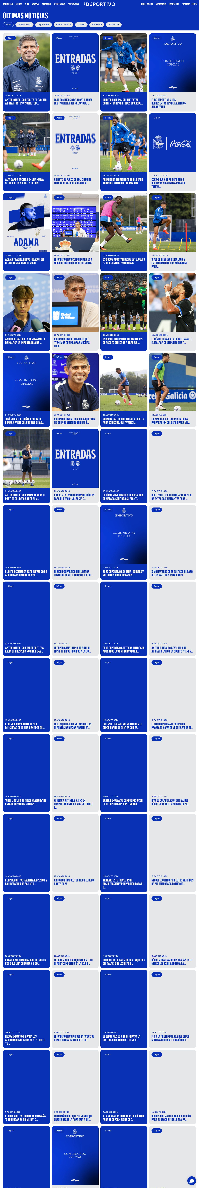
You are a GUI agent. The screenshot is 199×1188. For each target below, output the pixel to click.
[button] (191, 1180)
